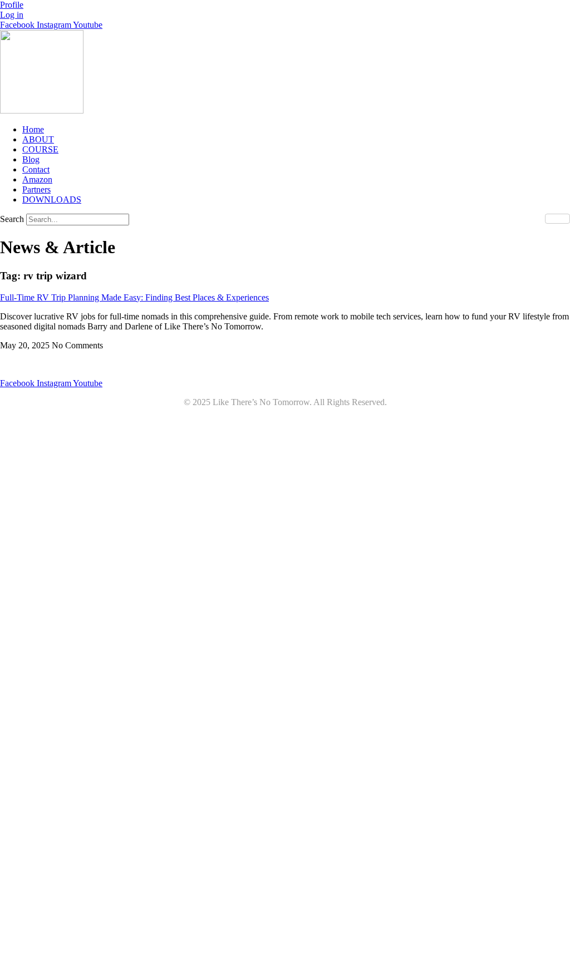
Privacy (267, 364)
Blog (31, 159)
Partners (36, 189)
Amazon (37, 179)
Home (33, 129)
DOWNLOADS (51, 199)
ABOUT (38, 139)
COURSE (40, 149)
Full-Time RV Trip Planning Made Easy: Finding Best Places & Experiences (134, 297)
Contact (36, 169)
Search (12, 219)
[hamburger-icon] (557, 219)
